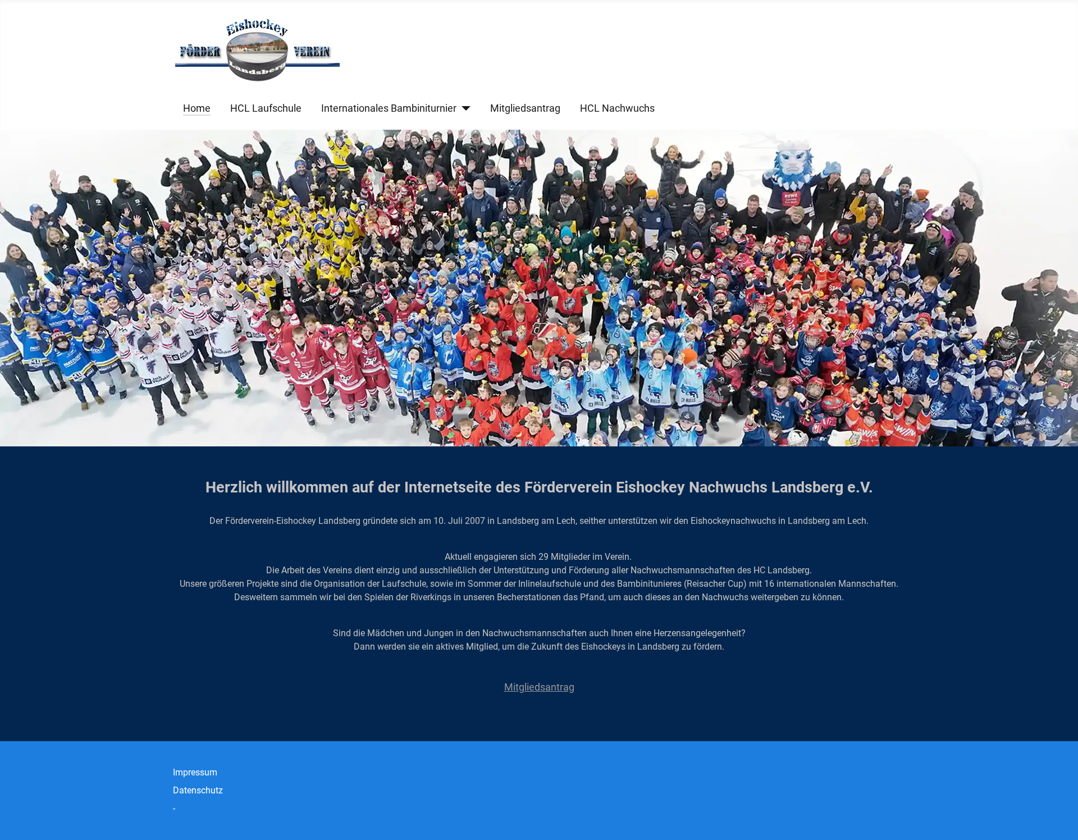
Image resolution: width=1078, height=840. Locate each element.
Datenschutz (198, 790)
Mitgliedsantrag (525, 108)
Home (197, 108)
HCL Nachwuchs (617, 108)
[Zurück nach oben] (1058, 819)
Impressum (195, 772)
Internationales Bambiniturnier (388, 108)
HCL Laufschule (266, 108)
